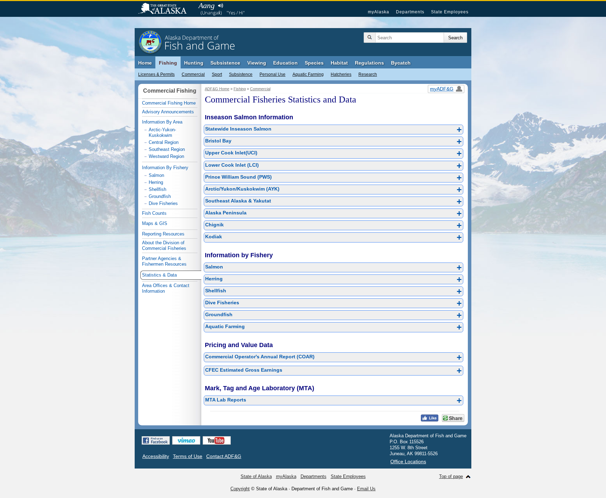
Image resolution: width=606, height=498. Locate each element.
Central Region (164, 142)
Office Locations (408, 461)
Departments (410, 11)
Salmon (333, 267)
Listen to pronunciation (220, 5)
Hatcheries (341, 74)
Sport (217, 74)
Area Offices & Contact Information (165, 288)
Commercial (193, 74)
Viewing (256, 63)
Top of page (451, 476)
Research (367, 74)
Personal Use (272, 74)
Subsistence (240, 74)
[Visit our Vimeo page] (186, 440)
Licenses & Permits (156, 74)
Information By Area (162, 122)
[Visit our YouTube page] (217, 440)
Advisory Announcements (168, 111)
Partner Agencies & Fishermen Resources (164, 261)
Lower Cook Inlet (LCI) (333, 166)
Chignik (333, 225)
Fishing (168, 63)
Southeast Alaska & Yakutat (333, 201)
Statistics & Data (159, 275)
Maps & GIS (154, 223)
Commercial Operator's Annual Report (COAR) (333, 357)
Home (145, 63)
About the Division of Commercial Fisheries (164, 245)
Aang (206, 5)
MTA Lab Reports (333, 400)
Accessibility (155, 456)
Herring (333, 279)
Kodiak (333, 237)
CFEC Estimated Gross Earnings (333, 371)
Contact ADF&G (223, 456)
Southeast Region (167, 149)
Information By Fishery (165, 167)
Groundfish (333, 315)
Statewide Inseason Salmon (333, 129)
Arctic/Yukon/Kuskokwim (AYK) (333, 189)
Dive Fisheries (333, 303)
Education (285, 63)
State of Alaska (166, 9)
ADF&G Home (217, 89)
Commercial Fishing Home (169, 103)
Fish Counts (154, 213)
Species (314, 63)
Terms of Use (187, 456)
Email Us (366, 488)
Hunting (193, 63)
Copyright (240, 488)
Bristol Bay (333, 141)
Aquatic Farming (308, 74)
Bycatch (401, 63)
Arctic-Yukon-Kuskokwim (162, 132)
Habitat (339, 63)
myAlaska (378, 11)
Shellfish (333, 291)
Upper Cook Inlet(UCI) (333, 153)
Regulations (369, 63)
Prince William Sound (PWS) (333, 177)
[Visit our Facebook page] (156, 440)
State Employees (450, 11)
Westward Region (166, 156)
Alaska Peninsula (333, 213)
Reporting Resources (163, 234)
